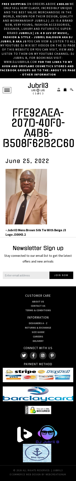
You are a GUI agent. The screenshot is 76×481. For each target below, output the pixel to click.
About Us (38, 301)
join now (61, 275)
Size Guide (38, 332)
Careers (38, 336)
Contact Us (38, 305)
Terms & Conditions (38, 310)
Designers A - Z (38, 323)
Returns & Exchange (38, 327)
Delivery (38, 341)
